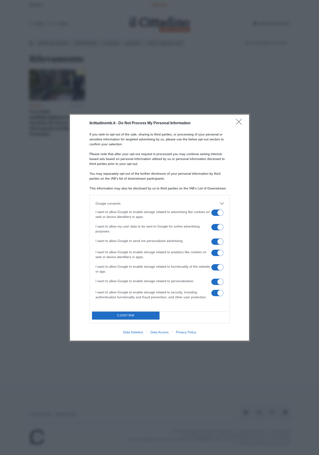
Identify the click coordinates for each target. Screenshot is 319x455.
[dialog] (159, 227)
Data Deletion (133, 332)
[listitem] (159, 203)
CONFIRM (126, 315)
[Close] (240, 123)
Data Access (159, 332)
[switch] (217, 213)
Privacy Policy (186, 332)
